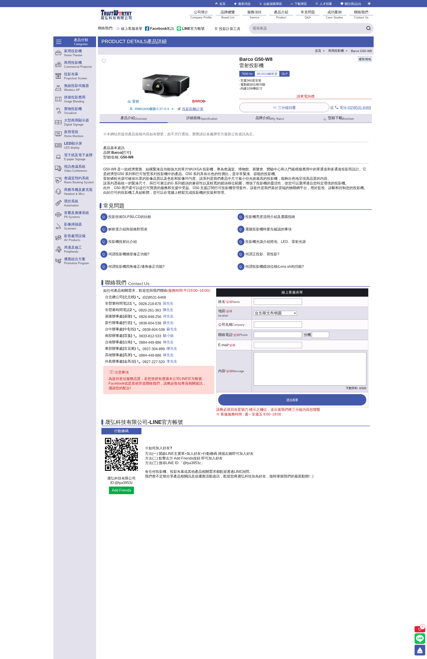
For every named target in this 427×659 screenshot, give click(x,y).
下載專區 (300, 4)
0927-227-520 (154, 362)
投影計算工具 (229, 29)
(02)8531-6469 (359, 108)
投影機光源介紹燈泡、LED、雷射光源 (275, 242)
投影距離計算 (192, 109)
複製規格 (365, 59)
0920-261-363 (150, 310)
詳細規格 (201, 118)
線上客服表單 (131, 29)
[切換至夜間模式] (369, 3)
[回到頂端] (420, 650)
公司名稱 (225, 324)
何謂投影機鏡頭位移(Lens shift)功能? (274, 266)
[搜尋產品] (368, 28)
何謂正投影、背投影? (262, 254)
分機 (307, 335)
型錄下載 (341, 118)
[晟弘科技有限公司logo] (116, 19)
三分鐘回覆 (287, 108)
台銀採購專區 (272, 4)
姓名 (221, 302)
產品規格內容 (138, 134)
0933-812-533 (150, 336)
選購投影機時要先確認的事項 (268, 229)
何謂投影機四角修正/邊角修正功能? (136, 266)
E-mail (223, 345)
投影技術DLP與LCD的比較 (129, 217)
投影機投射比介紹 (122, 242)
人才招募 (326, 4)
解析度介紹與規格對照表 (127, 229)
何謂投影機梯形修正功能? (128, 254)
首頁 (222, 4)
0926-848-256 (150, 317)
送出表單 (292, 400)
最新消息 (244, 4)
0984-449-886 (150, 342)
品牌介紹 (270, 118)
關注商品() (353, 4)
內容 (221, 371)
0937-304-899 (154, 349)
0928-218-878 (150, 304)
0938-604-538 (150, 323)
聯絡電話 (225, 335)
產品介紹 (134, 118)
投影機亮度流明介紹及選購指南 (270, 217)
